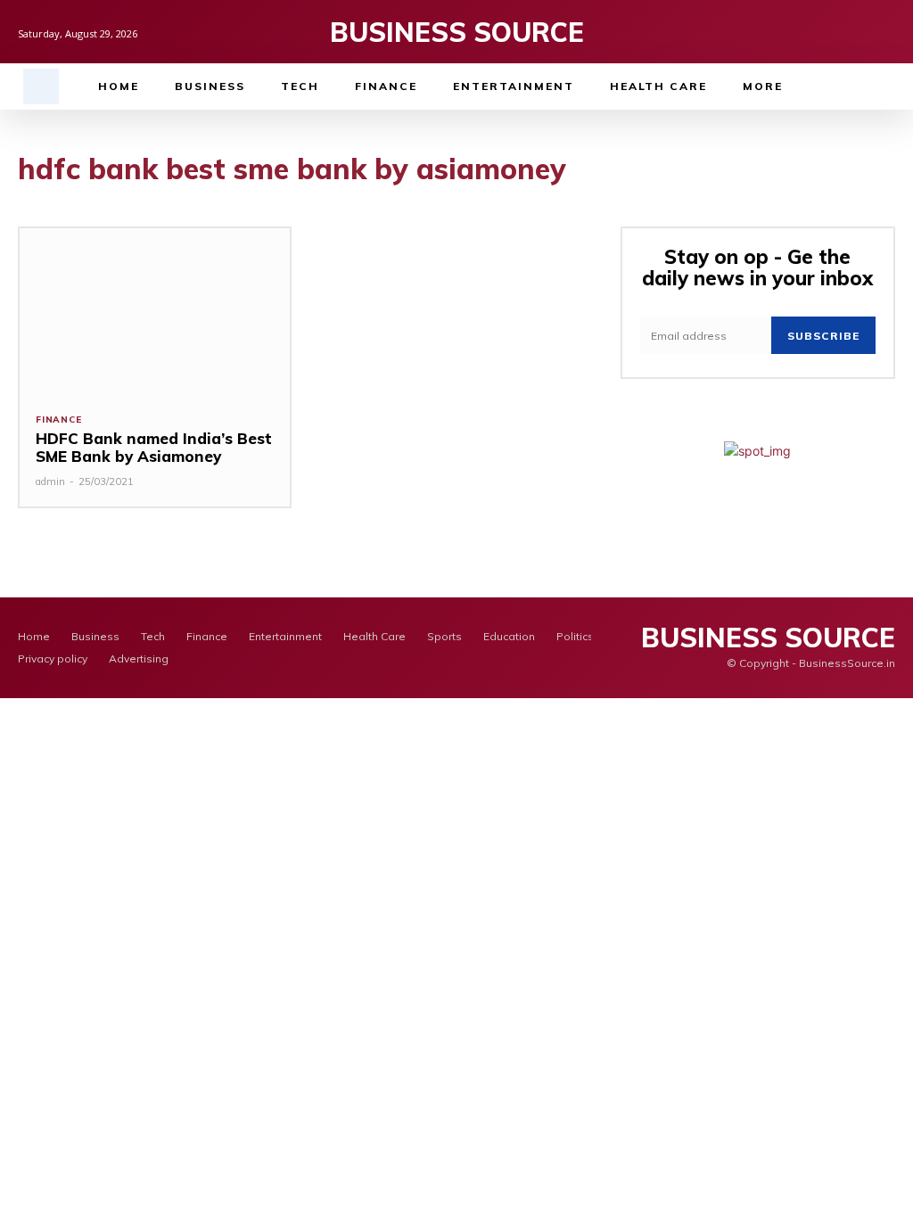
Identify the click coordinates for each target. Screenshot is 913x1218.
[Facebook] (830, 31)
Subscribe (823, 335)
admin (50, 481)
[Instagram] (858, 31)
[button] (41, 86)
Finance (59, 420)
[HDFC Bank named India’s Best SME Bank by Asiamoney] (155, 312)
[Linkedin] (885, 31)
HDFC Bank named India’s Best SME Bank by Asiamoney (154, 447)
